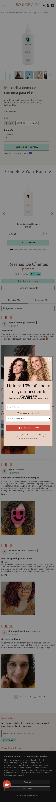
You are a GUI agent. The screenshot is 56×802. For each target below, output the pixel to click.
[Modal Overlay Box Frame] (28, 401)
